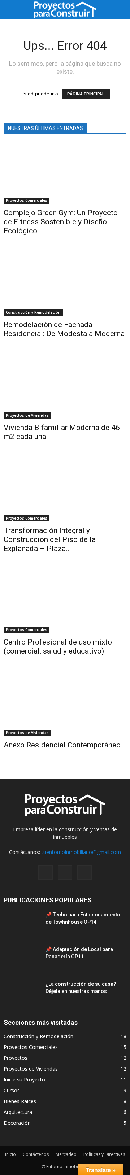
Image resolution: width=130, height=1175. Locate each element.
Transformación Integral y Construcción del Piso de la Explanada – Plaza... (50, 539)
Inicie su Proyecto (24, 1079)
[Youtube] (84, 872)
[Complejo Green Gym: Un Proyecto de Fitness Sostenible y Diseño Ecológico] (65, 173)
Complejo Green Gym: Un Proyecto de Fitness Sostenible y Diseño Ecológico (61, 221)
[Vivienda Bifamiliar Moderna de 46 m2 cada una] (65, 388)
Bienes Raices (20, 1101)
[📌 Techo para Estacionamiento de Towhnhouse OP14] (22, 923)
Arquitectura (18, 1112)
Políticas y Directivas (104, 1154)
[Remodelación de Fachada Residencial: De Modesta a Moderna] (65, 285)
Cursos (12, 1090)
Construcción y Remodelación (33, 312)
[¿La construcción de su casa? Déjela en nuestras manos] (22, 993)
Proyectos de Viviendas (27, 415)
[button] (120, 9)
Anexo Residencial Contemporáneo (62, 745)
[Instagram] (45, 872)
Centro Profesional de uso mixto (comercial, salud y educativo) (58, 646)
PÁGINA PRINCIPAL (86, 94)
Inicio (10, 1154)
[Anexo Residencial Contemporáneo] (65, 705)
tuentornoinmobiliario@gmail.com (81, 852)
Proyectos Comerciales (26, 200)
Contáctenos (36, 1154)
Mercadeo (66, 1154)
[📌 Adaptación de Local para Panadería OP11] (22, 958)
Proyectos (15, 1057)
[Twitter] (65, 872)
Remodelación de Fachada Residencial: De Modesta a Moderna (64, 329)
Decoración (17, 1122)
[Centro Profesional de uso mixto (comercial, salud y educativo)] (65, 603)
